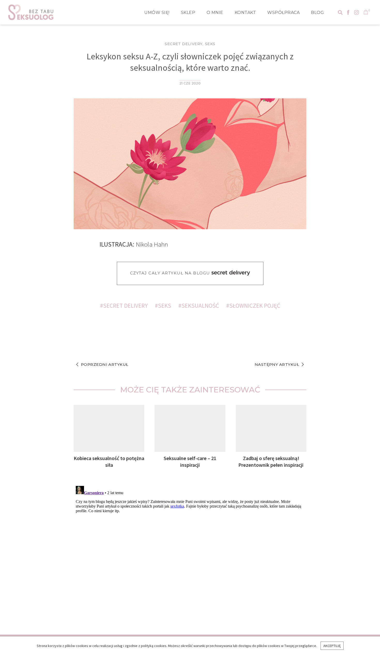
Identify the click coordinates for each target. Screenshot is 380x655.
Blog (317, 12)
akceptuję (332, 645)
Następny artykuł (277, 364)
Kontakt (245, 12)
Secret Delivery (183, 44)
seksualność (200, 305)
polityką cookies (153, 645)
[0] (365, 12)
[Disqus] (190, 548)
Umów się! (156, 12)
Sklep (188, 12)
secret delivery (125, 305)
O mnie (215, 12)
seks (164, 305)
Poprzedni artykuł (104, 364)
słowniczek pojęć (254, 305)
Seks (210, 44)
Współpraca (283, 12)
